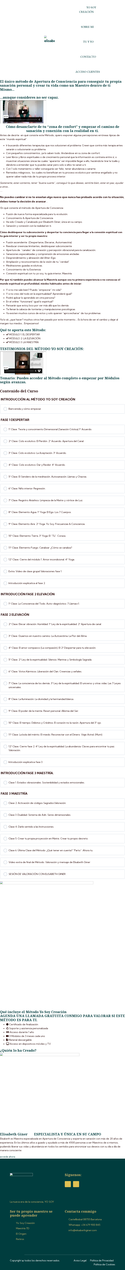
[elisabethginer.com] (49, 40)
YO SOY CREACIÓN (87, 10)
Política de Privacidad (102, 1260)
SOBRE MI (87, 27)
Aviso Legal (80, 1260)
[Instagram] (76, 1184)
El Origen (21, 1233)
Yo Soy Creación (25, 1222)
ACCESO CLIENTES (87, 71)
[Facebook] (68, 1184)
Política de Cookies (104, 1264)
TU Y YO (88, 41)
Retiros (20, 1239)
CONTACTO (88, 56)
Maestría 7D (22, 1228)
